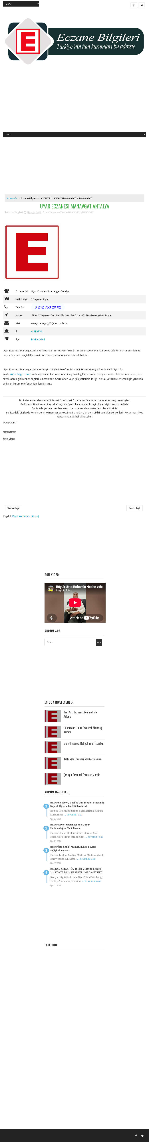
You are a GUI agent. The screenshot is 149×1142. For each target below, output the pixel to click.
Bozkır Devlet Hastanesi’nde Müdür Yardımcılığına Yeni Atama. (70, 826)
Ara (99, 642)
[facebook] (133, 5)
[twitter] (141, 5)
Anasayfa (12, 198)
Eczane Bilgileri (29, 198)
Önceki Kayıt (134, 508)
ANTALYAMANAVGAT (65, 198)
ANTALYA (45, 198)
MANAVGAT (85, 198)
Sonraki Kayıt (13, 508)
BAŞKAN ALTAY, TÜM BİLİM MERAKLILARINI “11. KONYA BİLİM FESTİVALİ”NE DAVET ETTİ (76, 871)
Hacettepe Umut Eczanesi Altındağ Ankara (83, 730)
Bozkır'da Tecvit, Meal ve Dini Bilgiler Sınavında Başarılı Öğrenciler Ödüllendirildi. (77, 804)
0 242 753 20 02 (48, 307)
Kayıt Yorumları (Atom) (25, 516)
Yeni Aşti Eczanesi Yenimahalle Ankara (80, 714)
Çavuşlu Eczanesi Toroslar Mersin (82, 775)
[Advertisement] (74, 102)
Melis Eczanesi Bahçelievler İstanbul (84, 743)
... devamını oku (73, 814)
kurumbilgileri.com (20, 374)
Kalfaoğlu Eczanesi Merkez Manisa (82, 759)
